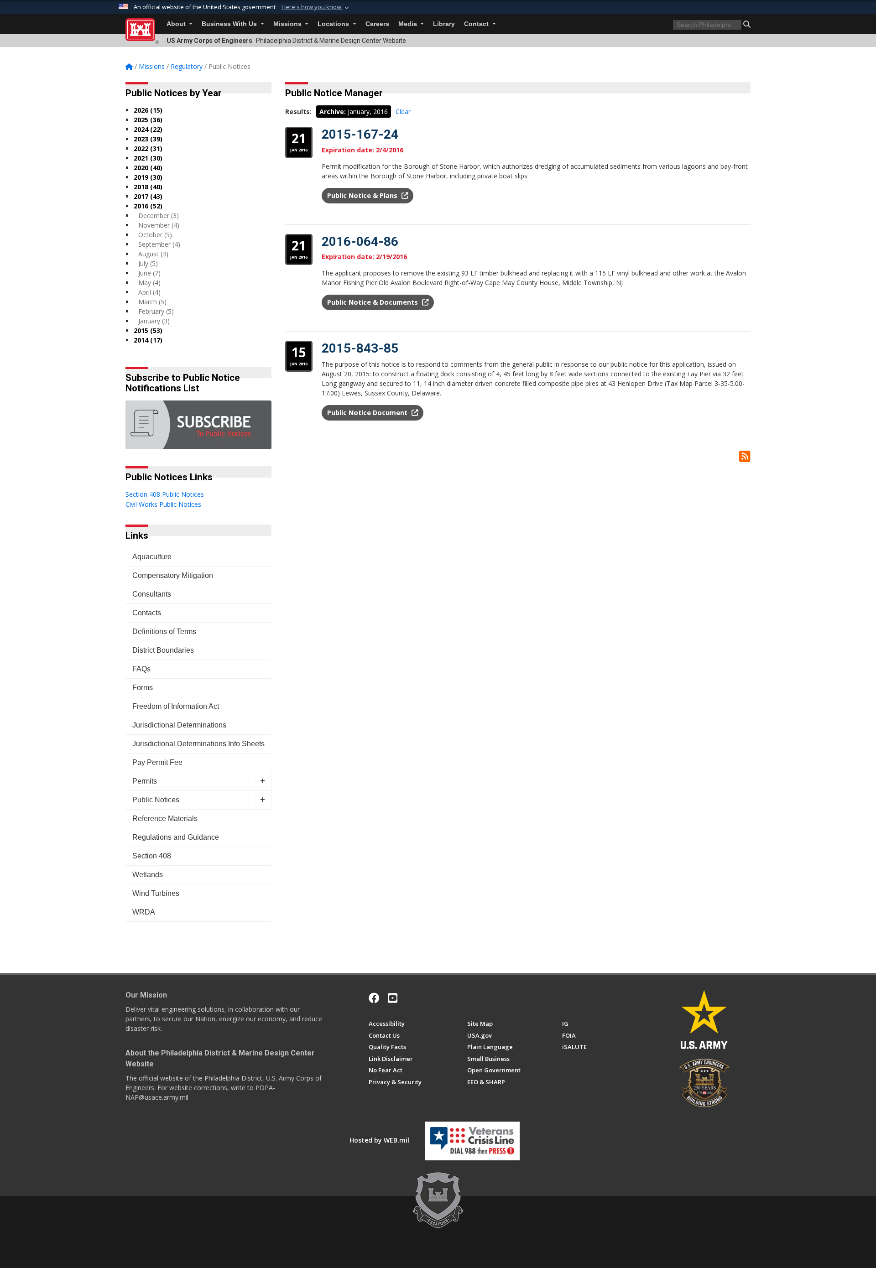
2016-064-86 (360, 241)
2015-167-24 (360, 134)
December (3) (158, 215)
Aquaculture (152, 557)
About (177, 24)
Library (444, 24)
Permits (144, 781)
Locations (334, 24)
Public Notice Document (368, 412)
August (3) (153, 253)
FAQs (141, 669)
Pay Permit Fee (157, 762)
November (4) (158, 225)
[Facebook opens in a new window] (374, 998)
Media (408, 24)
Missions (288, 24)
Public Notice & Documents (373, 302)
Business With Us (230, 24)
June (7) (149, 273)
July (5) (148, 263)
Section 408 (151, 856)
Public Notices (155, 800)
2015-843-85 (360, 348)
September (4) (159, 244)
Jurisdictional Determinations (179, 725)
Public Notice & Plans (363, 195)
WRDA (143, 912)
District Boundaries (163, 650)
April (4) (149, 292)
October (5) (155, 234)
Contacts (146, 613)
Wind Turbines (155, 893)
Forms (142, 687)
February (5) (156, 311)
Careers (377, 24)
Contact (477, 24)
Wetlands (147, 874)
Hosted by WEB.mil (379, 1140)
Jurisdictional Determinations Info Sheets (198, 744)
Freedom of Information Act (175, 706)
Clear (403, 111)
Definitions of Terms (164, 631)
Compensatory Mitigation (172, 575)
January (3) (154, 321)
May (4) (149, 282)
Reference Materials (165, 818)
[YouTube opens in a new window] (392, 998)
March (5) (152, 301)
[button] (316, 7)
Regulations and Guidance (175, 837)
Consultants (151, 594)
